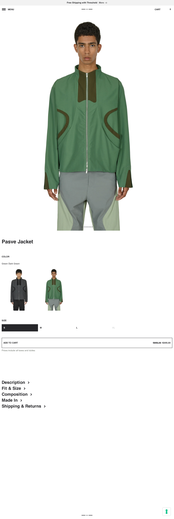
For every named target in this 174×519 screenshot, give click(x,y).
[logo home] (87, 9)
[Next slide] (169, 122)
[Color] (19, 289)
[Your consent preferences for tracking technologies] (167, 512)
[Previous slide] (4, 122)
